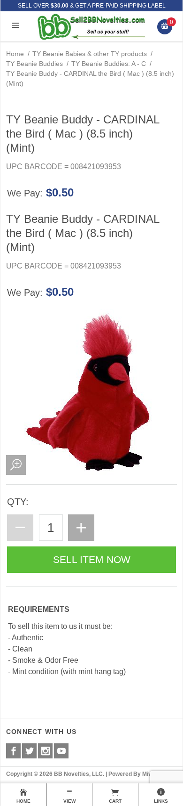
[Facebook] (13, 750)
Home (15, 53)
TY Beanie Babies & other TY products (89, 53)
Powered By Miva (131, 774)
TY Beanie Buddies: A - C (108, 63)
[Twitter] (29, 750)
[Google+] (45, 750)
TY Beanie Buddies (34, 63)
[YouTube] (61, 750)
